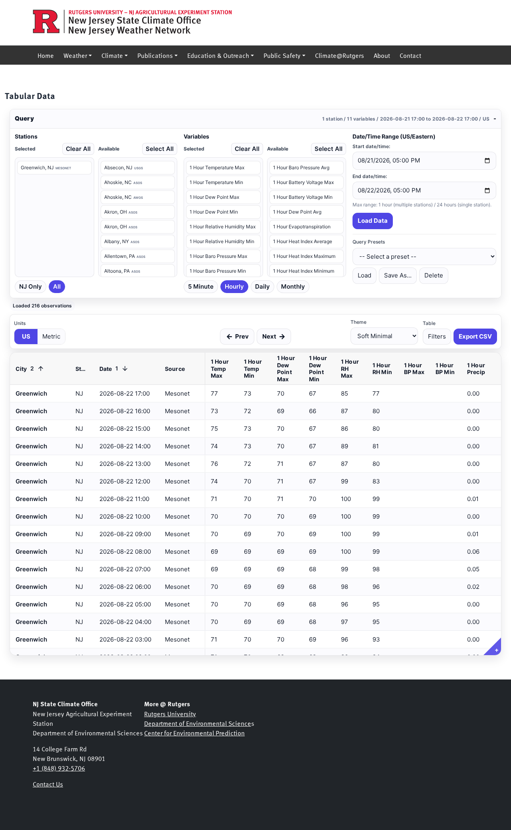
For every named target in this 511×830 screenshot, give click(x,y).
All (57, 286)
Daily (262, 286)
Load (364, 275)
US (26, 336)
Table (429, 323)
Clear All (78, 149)
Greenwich (31, 639)
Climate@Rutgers (339, 55)
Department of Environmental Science (197, 723)
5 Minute (201, 286)
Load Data (373, 220)
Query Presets (369, 242)
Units (20, 323)
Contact (410, 55)
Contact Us (48, 783)
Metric (51, 336)
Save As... (398, 275)
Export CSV (475, 336)
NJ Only (30, 286)
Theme (358, 322)
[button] (255, 119)
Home (46, 55)
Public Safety (282, 55)
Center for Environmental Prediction (194, 732)
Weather (75, 55)
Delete (433, 275)
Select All (160, 149)
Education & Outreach (218, 55)
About (382, 55)
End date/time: (370, 176)
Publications (155, 55)
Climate (112, 55)
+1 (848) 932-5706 (59, 767)
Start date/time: (371, 146)
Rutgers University (170, 713)
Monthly (293, 286)
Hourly (234, 286)
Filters (437, 336)
